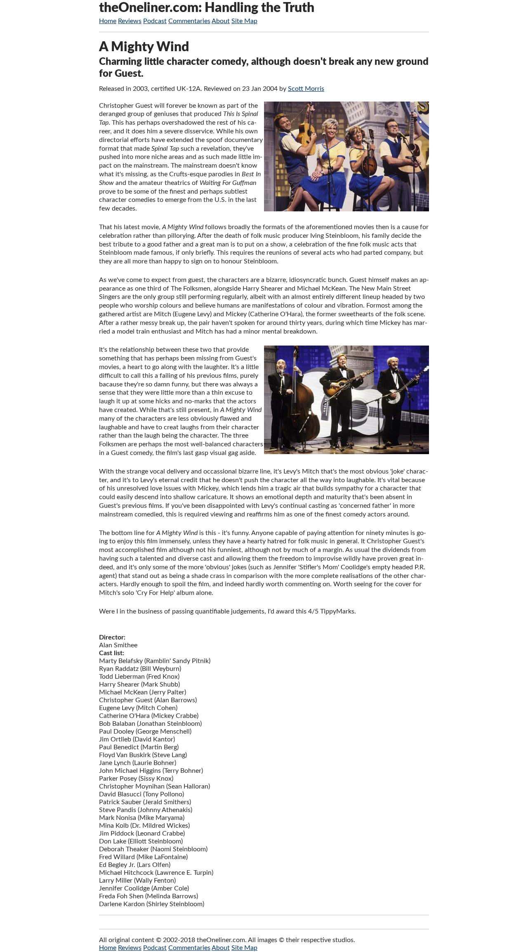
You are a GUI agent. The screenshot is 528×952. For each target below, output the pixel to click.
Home (107, 21)
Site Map (244, 21)
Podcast (155, 21)
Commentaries (189, 21)
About (221, 21)
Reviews (129, 21)
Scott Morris (306, 88)
